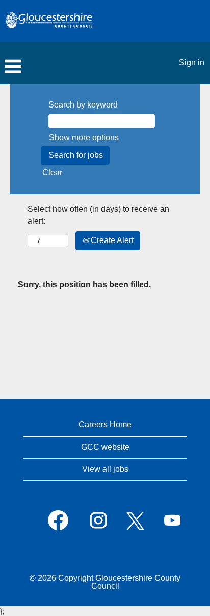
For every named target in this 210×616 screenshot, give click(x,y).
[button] (70, 67)
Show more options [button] (84, 137)
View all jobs (105, 469)
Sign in (191, 62)
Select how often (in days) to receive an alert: (98, 215)
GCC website (105, 447)
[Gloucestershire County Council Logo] (49, 21)
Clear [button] (52, 172)
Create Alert (111, 240)
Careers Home (105, 424)
